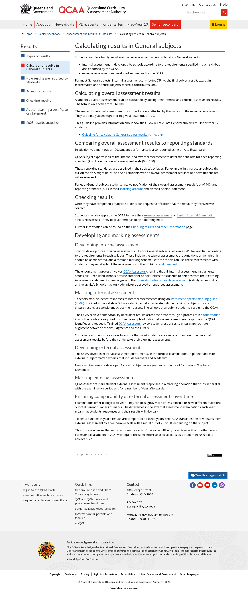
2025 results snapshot (43, 122)
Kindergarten (112, 24)
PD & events (88, 24)
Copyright (55, 574)
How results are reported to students (47, 80)
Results (107, 34)
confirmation (211, 315)
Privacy (85, 574)
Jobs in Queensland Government (157, 574)
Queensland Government (124, 588)
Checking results (38, 100)
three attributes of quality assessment (162, 280)
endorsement (168, 264)
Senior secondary (165, 24)
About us (43, 24)
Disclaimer (71, 574)
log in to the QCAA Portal (39, 490)
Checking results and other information (158, 227)
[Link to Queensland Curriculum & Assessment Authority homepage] (92, 9)
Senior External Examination (196, 215)
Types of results (38, 56)
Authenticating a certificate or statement (47, 111)
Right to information (105, 574)
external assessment (158, 215)
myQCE (80, 523)
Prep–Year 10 (137, 24)
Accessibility (128, 574)
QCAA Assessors (134, 271)
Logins (220, 24)
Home (27, 24)
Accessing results (39, 91)
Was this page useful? (210, 475)
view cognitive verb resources (43, 495)
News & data (64, 24)
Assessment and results (81, 34)
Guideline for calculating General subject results (122, 135)
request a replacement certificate (45, 500)
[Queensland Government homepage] (37, 9)
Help (223, 4)
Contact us (207, 4)
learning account (131, 189)
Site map (188, 4)
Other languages (189, 574)
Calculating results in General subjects (42, 67)
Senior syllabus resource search (96, 508)
